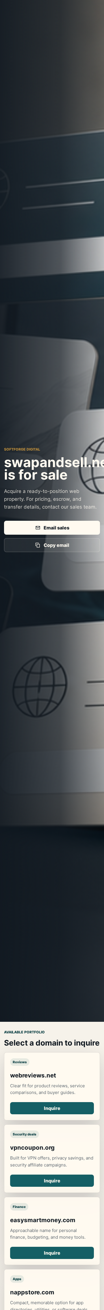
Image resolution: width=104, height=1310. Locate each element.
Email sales (56, 528)
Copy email (56, 545)
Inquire (52, 1108)
